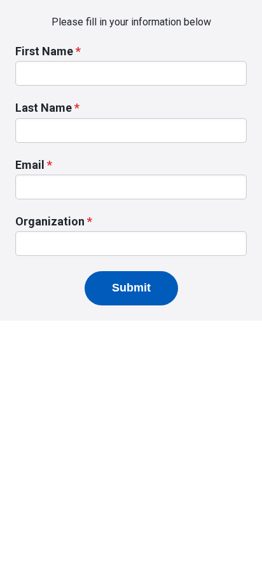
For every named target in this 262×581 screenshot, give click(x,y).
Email (30, 164)
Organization (50, 221)
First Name (44, 51)
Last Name (43, 107)
